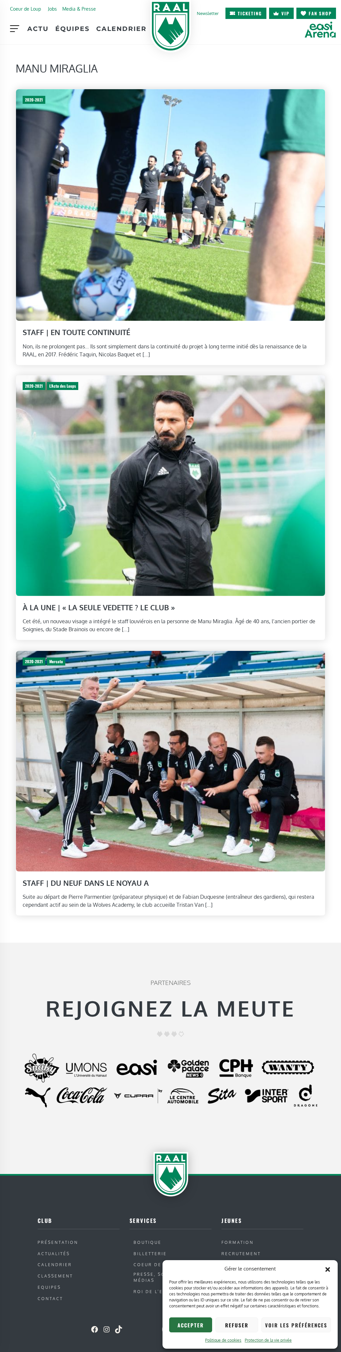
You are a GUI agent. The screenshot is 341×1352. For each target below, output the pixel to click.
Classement (55, 1275)
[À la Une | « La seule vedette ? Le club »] (170, 485)
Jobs (52, 9)
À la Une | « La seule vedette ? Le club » (99, 607)
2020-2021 (34, 99)
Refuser (236, 1325)
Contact (50, 1298)
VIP (285, 13)
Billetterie (150, 1253)
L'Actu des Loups (62, 386)
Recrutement (241, 1253)
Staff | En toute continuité (76, 332)
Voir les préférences (296, 1325)
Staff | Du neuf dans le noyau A (86, 882)
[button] (327, 1268)
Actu (38, 29)
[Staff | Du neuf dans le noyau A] (170, 760)
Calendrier (121, 29)
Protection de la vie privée (268, 1340)
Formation (237, 1242)
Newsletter (208, 13)
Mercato (56, 661)
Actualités (54, 1253)
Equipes (49, 1287)
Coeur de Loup (25, 9)
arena (320, 30)
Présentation (58, 1242)
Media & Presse (79, 9)
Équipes (72, 29)
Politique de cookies (223, 1340)
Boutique (148, 1242)
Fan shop (320, 13)
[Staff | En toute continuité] (170, 204)
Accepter (190, 1325)
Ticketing (250, 13)
